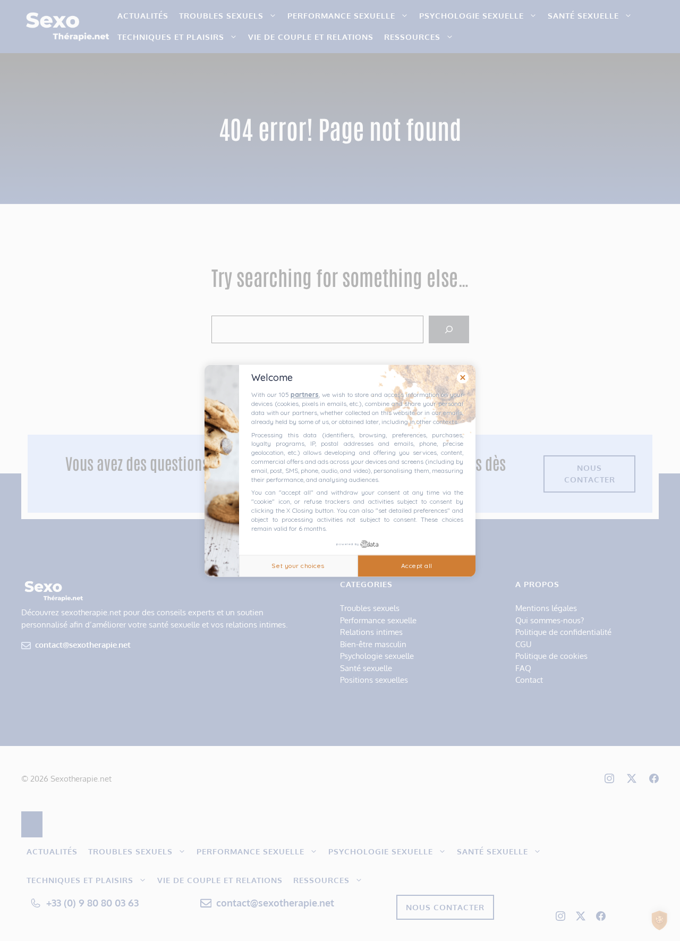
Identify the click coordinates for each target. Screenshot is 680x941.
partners (305, 395)
